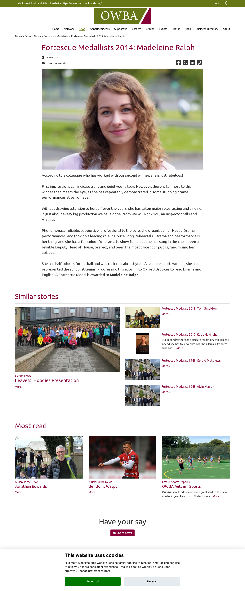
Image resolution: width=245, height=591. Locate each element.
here (107, 570)
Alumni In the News (26, 482)
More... (19, 386)
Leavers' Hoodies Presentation (47, 380)
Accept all (92, 581)
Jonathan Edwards (31, 486)
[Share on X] (185, 63)
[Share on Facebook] (178, 63)
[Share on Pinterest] (199, 63)
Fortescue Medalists (56, 36)
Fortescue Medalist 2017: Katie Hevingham (191, 334)
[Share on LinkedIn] (192, 63)
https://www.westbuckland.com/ (82, 3)
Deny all (152, 581)
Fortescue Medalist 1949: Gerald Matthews (191, 360)
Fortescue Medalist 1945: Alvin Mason (188, 386)
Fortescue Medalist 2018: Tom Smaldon (189, 308)
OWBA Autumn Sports (181, 486)
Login (217, 3)
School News (33, 36)
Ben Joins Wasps (103, 486)
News (18, 36)
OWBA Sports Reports (176, 482)
